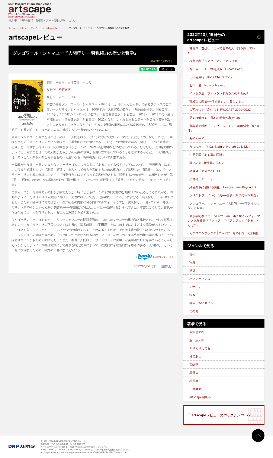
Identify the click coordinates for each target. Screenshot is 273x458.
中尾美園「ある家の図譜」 (207, 154)
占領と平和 (196, 138)
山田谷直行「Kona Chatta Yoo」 (211, 77)
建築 (192, 270)
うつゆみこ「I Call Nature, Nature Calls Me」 (220, 146)
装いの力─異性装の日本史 (206, 163)
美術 (192, 254)
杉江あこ (195, 356)
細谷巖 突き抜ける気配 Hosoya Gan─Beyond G (222, 187)
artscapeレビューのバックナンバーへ (221, 415)
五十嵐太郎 (196, 340)
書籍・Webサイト (201, 303)
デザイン (195, 287)
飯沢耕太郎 (196, 332)
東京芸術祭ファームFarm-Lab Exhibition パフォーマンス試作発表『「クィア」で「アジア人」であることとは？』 (224, 220)
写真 (192, 262)
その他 (193, 311)
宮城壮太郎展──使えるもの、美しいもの (216, 101)
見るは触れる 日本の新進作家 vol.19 (214, 117)
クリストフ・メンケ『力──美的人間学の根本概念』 (224, 195)
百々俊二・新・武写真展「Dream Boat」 (217, 69)
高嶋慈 (193, 364)
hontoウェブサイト (162, 257)
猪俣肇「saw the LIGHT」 (207, 171)
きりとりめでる (199, 348)
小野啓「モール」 (201, 179)
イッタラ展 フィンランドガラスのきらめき (219, 93)
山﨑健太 (195, 389)
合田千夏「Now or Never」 (208, 85)
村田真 (193, 381)
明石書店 (65, 89)
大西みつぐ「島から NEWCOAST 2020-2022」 (221, 109)
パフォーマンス (199, 278)
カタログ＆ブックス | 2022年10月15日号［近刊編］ (224, 233)
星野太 (193, 372)
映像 (192, 295)
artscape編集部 (200, 397)
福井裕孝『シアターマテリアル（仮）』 (216, 61)
